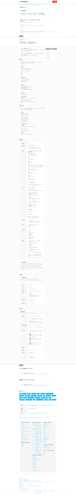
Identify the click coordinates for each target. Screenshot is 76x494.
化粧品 (50, 397)
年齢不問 (29, 393)
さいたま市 (37, 431)
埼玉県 (36, 429)
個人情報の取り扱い (25, 490)
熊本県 (36, 450)
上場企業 (34, 468)
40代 (20, 393)
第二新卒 (46, 399)
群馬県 (40, 428)
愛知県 (28, 408)
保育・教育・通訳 (24, 430)
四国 (33, 447)
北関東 (33, 428)
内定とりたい (42, 393)
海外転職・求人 (38, 486)
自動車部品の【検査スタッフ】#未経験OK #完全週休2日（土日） (29, 13)
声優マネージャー (37, 397)
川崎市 (38, 432)
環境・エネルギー (46, 440)
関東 (44, 395)
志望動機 (35, 480)
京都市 (36, 442)
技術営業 (21, 397)
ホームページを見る (32, 353)
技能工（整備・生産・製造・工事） (41, 417)
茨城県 (36, 428)
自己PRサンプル (31, 480)
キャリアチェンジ (34, 395)
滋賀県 (36, 440)
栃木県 (38, 428)
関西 (33, 440)
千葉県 (38, 429)
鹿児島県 (36, 451)
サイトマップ (29, 490)
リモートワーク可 (35, 460)
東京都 (40, 429)
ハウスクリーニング (30, 397)
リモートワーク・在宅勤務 (40, 399)
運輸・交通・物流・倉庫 (46, 439)
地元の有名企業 (22, 395)
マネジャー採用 (34, 469)
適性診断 (38, 480)
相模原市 (41, 432)
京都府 (38, 440)
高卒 (44, 454)
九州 (33, 449)
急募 (33, 457)
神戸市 (42, 442)
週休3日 (38, 393)
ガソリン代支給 (45, 413)
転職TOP (20, 417)
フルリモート (54, 395)
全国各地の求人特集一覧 (46, 448)
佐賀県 (38, 449)
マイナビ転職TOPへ (22, 477)
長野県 (40, 433)
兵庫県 (36, 441)
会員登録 (55, 1)
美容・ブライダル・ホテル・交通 (25, 428)
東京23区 (42, 431)
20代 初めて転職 (48, 395)
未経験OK (34, 467)
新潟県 (36, 433)
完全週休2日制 (33, 413)
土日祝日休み (54, 399)
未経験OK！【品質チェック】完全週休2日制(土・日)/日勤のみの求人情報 (32, 4)
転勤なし (36, 413)
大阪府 (40, 440)
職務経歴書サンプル (26, 480)
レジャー (45, 431)
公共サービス (23, 440)
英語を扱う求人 (26, 488)
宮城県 (34, 408)
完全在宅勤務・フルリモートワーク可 (37, 459)
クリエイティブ (23, 432)
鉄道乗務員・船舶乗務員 (44, 397)
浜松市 (38, 439)
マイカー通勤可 (34, 466)
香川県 (38, 447)
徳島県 (36, 447)
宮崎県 (40, 450)
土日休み (45, 452)
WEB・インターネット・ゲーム (25, 433)
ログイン (50, 1)
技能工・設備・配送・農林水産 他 (34, 417)
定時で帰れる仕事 (22, 399)
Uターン (41, 480)
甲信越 (33, 433)
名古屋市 (41, 439)
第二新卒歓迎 (29, 413)
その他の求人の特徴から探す (36, 470)
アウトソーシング (30, 410)
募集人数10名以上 (40, 413)
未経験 (50, 399)
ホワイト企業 (24, 393)
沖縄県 (39, 451)
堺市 (40, 442)
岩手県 (30, 408)
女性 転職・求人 (34, 486)
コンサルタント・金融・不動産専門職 (26, 431)
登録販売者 (25, 397)
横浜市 (36, 432)
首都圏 (33, 429)
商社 (44, 429)
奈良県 (38, 441)
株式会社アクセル (22, 4)
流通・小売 (45, 432)
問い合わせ (33, 490)
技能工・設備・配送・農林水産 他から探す (26, 417)
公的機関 (45, 441)
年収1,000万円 (34, 393)
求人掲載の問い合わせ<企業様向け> (39, 490)
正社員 (34, 399)
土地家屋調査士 (40, 395)
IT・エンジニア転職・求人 (22, 486)
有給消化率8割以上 (35, 458)
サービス (45, 430)
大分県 (38, 450)
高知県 (36, 448)
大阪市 (38, 442)
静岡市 (36, 439)
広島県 (36, 408)
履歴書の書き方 (21, 480)
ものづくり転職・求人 (28, 486)
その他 (44, 442)
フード (44, 433)
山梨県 (38, 433)
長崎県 (40, 449)
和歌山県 (41, 441)
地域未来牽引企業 (28, 395)
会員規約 (20, 490)
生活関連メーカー (46, 428)
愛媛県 (40, 447)
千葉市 (39, 431)
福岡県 (32, 408)
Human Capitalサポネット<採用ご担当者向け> (49, 490)
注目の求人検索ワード (29, 399)
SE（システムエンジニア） (49, 393)
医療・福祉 (23, 429)
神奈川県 (36, 430)
